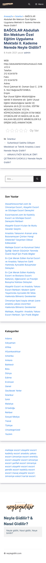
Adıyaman (10, 343)
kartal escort (28, 476)
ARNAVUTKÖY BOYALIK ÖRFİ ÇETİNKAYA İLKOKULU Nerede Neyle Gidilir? (23, 158)
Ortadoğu (10, 408)
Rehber (9, 412)
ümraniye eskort (13, 476)
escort (31, 466)
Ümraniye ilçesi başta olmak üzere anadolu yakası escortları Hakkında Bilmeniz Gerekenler (22, 303)
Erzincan (9, 382)
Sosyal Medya (12, 416)
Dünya (8, 373)
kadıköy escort (12, 453)
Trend (8, 421)
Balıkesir (9, 364)
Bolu (7, 369)
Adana (8, 338)
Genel (8, 386)
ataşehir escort (29, 450)
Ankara (8, 360)
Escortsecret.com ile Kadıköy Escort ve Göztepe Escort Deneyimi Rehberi (20, 218)
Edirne (8, 377)
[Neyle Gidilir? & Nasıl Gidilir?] (7, 4)
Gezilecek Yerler (13, 390)
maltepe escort (13, 450)
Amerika (9, 356)
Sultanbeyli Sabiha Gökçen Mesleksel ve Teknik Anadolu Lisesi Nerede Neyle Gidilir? (22, 147)
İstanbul (11, 139)
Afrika (8, 347)
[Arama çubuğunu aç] (29, 4)
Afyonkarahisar (13, 351)
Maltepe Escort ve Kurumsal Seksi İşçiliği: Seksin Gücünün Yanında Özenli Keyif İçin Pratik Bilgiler (22, 250)
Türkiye (9, 425)
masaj (15, 473)
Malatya (9, 403)
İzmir (7, 399)
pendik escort (12, 469)
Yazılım (8, 434)
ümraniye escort (20, 456)
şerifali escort (19, 463)
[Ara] (37, 179)
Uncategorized (12, 430)
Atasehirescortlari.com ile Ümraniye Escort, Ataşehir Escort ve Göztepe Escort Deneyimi (22, 207)
